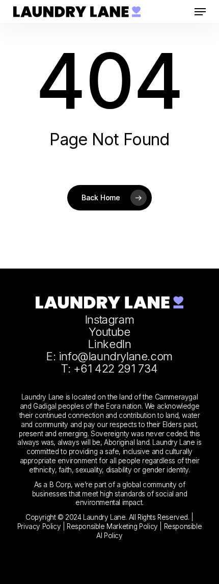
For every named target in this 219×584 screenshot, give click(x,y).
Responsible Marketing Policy (113, 526)
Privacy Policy (39, 526)
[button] (200, 12)
